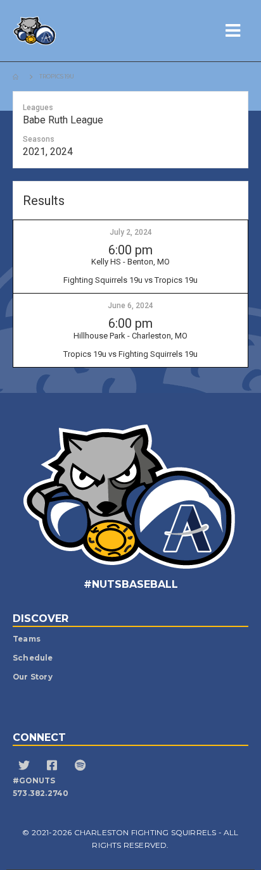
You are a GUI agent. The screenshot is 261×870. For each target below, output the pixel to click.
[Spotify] (81, 766)
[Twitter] (26, 766)
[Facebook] (54, 766)
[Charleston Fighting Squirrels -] (60, 31)
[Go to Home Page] (17, 77)
